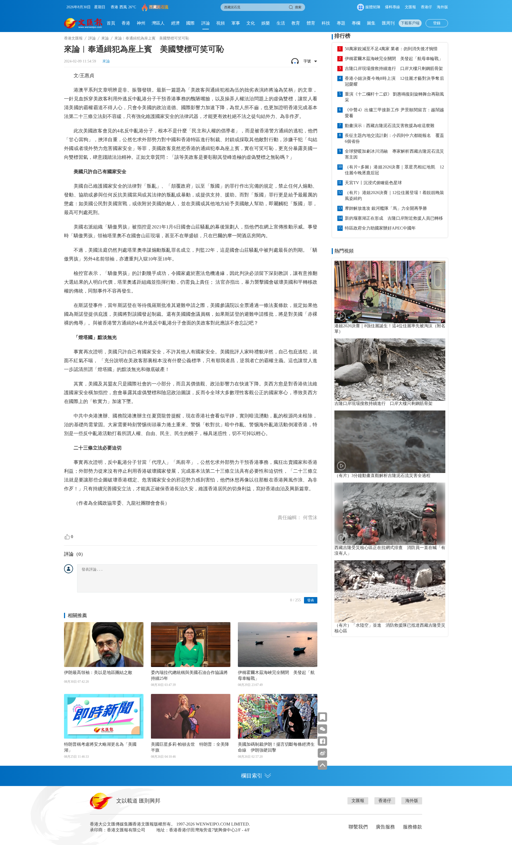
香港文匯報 (73, 38)
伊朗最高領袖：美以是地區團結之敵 (98, 672)
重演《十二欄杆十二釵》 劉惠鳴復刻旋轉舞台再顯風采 (394, 97)
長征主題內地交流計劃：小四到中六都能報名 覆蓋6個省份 (394, 138)
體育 (311, 23)
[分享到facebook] (322, 741)
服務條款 (412, 827)
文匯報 (410, 7)
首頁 (111, 23)
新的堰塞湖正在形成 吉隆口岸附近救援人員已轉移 (394, 218)
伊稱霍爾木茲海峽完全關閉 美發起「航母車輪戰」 (276, 675)
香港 (126, 23)
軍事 (235, 23)
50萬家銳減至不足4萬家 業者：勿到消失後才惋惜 (391, 48)
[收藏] (322, 717)
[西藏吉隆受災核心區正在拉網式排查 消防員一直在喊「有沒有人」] (389, 514)
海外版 (442, 7)
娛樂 (265, 23)
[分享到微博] (322, 753)
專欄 (356, 23)
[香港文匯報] (83, 23)
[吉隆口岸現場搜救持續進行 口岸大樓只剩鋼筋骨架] (389, 369)
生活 (281, 23)
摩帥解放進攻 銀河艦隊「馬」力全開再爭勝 (386, 208)
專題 (341, 23)
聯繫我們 (358, 827)
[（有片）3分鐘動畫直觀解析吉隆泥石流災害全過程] (389, 441)
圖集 (371, 23)
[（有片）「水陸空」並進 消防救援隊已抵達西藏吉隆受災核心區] (389, 591)
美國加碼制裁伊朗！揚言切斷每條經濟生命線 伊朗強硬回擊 (276, 747)
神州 (141, 23)
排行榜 (342, 36)
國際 (190, 23)
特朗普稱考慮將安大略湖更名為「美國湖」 (100, 747)
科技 (326, 23)
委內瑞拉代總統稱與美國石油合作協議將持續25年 (189, 675)
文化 (250, 23)
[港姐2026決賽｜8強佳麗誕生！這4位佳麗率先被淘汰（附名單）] (389, 292)
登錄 (437, 23)
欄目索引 (251, 776)
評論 (205, 23)
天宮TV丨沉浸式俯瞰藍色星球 (373, 182)
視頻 (220, 23)
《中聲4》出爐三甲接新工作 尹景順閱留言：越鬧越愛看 (394, 113)
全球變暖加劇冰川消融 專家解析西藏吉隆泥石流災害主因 (394, 154)
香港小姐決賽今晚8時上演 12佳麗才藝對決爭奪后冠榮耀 (394, 81)
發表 (310, 600)
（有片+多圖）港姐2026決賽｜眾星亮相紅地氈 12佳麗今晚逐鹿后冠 (394, 170)
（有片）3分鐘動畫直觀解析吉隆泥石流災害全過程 (382, 475)
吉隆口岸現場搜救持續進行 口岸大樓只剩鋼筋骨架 (394, 68)
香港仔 (426, 7)
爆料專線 (392, 7)
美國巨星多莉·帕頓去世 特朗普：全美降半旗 (190, 747)
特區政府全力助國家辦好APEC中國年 (380, 228)
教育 (295, 23)
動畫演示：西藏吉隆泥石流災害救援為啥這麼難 (389, 125)
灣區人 (158, 23)
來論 (105, 38)
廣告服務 (385, 827)
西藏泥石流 (159, 7)
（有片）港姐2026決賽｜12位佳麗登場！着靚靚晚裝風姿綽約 (394, 195)
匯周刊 (388, 23)
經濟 (175, 23)
